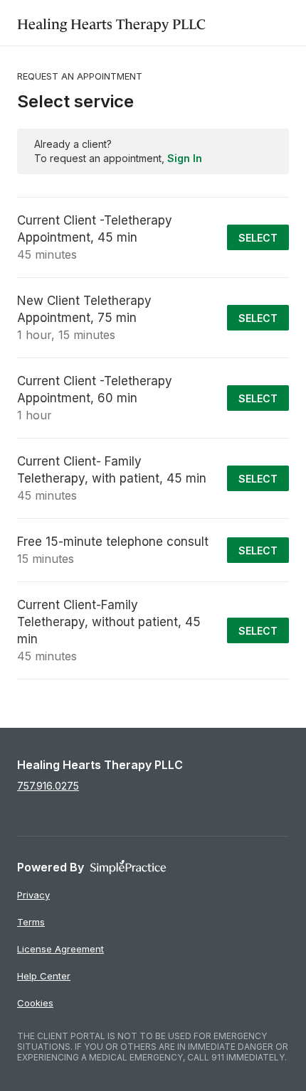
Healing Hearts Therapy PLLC (111, 22)
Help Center (43, 976)
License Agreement (60, 949)
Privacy (33, 895)
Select (258, 238)
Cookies (35, 1003)
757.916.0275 (48, 786)
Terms (31, 922)
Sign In (184, 158)
